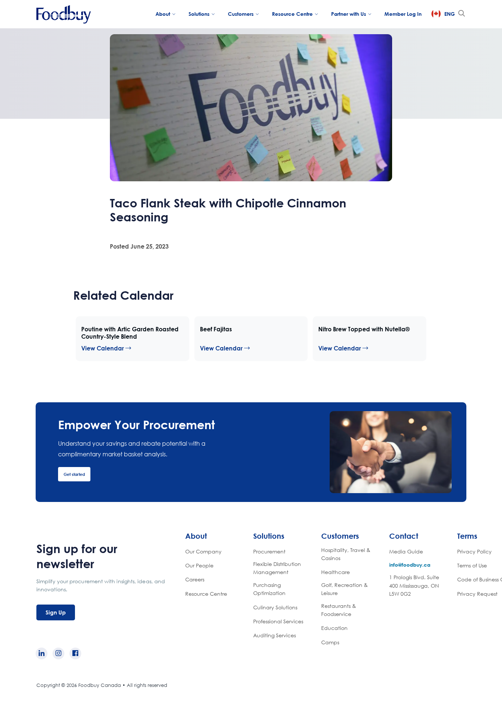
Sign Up (56, 612)
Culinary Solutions (275, 607)
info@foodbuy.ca (409, 565)
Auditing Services (274, 635)
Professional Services (278, 621)
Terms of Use (472, 565)
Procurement (269, 551)
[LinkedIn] (41, 653)
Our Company (203, 551)
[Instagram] (58, 653)
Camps (330, 642)
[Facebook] (75, 653)
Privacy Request (477, 594)
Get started (74, 474)
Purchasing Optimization (269, 589)
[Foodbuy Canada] (63, 15)
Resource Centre (206, 594)
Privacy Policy (474, 551)
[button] (462, 14)
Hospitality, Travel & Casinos (345, 554)
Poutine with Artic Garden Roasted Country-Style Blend (130, 332)
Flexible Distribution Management (277, 568)
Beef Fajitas (216, 329)
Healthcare (335, 572)
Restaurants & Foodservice (338, 610)
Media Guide (406, 551)
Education (334, 628)
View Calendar (103, 348)
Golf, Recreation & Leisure (344, 589)
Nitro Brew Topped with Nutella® (364, 329)
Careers (194, 579)
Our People (199, 565)
